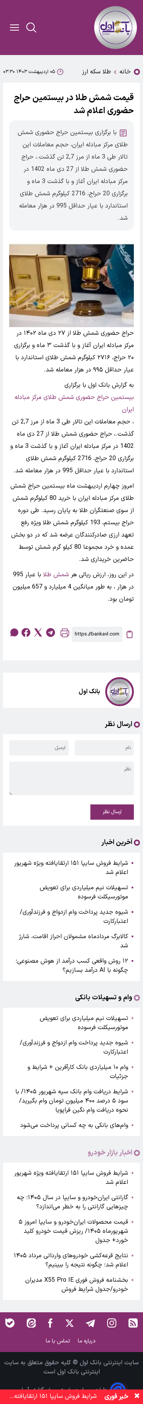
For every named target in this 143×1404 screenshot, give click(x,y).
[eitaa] (31, 1323)
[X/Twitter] (69, 1323)
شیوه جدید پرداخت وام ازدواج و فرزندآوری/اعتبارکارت (74, 917)
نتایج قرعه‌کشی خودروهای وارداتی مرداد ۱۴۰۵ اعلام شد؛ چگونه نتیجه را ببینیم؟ (71, 1260)
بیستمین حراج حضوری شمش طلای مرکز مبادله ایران (74, 403)
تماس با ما (59, 1341)
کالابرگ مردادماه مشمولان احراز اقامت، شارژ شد (73, 941)
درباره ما (87, 1341)
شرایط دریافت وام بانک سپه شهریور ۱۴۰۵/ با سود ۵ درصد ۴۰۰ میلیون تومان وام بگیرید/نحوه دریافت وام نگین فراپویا (71, 1101)
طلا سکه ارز (96, 71)
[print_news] (65, 634)
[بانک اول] (115, 27)
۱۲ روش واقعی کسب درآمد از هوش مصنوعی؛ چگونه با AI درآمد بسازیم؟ (72, 966)
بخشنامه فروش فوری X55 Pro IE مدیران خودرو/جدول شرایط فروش (76, 1285)
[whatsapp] (13, 632)
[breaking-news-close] (136, 1397)
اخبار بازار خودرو (110, 1153)
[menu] (14, 27)
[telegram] (50, 632)
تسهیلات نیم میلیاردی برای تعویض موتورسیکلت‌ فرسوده (84, 892)
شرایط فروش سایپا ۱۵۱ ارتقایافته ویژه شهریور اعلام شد (71, 868)
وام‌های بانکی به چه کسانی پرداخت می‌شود (74, 1125)
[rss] (133, 1323)
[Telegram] (90, 1323)
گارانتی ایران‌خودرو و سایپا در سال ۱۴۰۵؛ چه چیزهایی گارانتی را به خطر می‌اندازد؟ (72, 1202)
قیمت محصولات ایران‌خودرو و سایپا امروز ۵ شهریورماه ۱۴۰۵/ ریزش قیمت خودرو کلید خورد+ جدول (73, 1231)
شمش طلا (56, 574)
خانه (125, 71)
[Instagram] (111, 1323)
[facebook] (26, 632)
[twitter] (38, 632)
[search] (31, 27)
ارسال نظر (112, 812)
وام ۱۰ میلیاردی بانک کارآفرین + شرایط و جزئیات (77, 1072)
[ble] (9, 1323)
